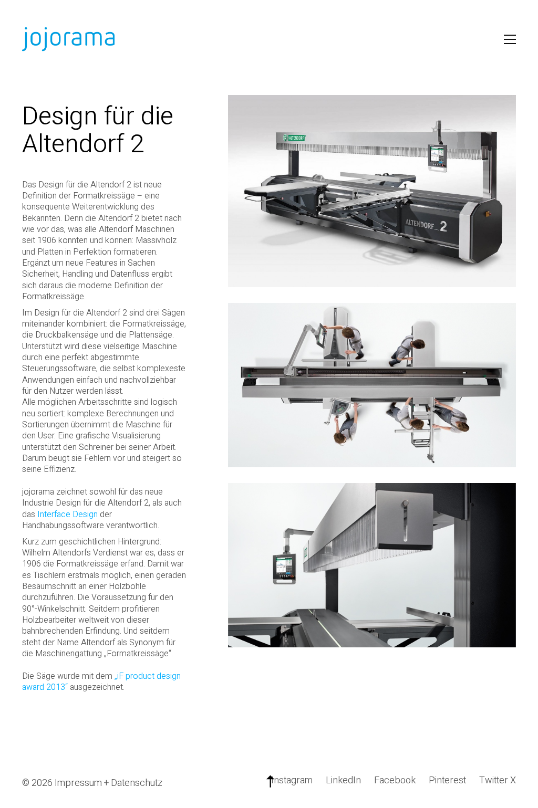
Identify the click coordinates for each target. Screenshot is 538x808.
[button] (510, 39)
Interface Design (67, 514)
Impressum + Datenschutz (108, 783)
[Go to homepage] (69, 39)
